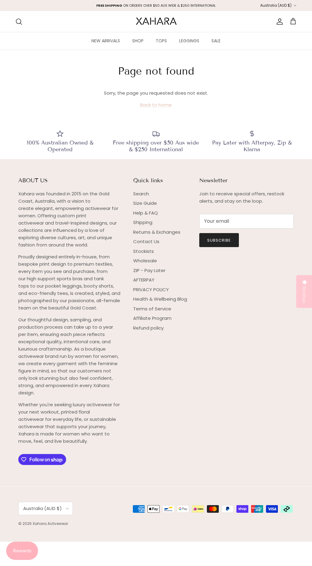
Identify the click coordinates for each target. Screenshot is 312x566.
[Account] (278, 21)
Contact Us (146, 241)
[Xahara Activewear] (156, 21)
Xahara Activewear (50, 523)
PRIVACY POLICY (151, 289)
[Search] (19, 21)
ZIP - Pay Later (149, 270)
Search (141, 193)
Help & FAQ (145, 213)
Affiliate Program (152, 318)
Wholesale (145, 260)
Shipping (142, 222)
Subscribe (219, 240)
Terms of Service (152, 309)
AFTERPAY (143, 280)
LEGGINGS (189, 41)
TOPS (161, 41)
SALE (216, 41)
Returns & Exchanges (156, 232)
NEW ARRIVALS (105, 41)
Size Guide (145, 203)
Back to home (156, 105)
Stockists (143, 251)
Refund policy (148, 328)
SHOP (138, 41)
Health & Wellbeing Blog (160, 299)
